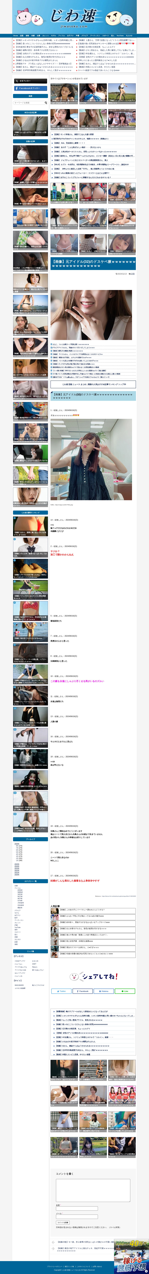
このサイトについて (83, 1266)
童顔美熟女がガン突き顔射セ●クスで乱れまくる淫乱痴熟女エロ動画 (75, 367)
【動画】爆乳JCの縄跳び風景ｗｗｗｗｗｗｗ (67, 351)
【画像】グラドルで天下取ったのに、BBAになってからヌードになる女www (30, 576)
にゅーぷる (18, 976)
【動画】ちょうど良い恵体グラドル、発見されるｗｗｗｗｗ (78, 1020)
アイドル (61, 36)
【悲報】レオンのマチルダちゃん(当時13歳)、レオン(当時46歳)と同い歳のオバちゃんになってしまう (57, 40)
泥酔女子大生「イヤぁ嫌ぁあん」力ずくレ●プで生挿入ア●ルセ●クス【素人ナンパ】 (81, 377)
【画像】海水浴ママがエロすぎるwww (28, 638)
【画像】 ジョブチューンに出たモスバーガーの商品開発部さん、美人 (80, 160)
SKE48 (20, 894)
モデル (53, 36)
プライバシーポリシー (54, 1266)
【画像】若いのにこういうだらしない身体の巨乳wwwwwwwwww (42, 44)
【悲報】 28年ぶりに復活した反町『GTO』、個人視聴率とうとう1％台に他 (83, 169)
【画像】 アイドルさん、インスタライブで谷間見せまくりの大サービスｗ (77, 354)
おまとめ (35, 961)
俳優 (33, 36)
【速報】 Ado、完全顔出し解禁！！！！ (69, 143)
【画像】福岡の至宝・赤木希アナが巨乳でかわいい (36, 50)
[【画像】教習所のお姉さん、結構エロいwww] (30, 759)
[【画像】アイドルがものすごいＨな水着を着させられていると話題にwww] (30, 717)
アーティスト (95, 36)
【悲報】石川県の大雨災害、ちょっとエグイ (96, 47)
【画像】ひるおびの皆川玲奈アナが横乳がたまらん (36, 60)
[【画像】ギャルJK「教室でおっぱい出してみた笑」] (30, 547)
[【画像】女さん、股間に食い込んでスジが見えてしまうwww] (30, 526)
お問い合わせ (97, 1266)
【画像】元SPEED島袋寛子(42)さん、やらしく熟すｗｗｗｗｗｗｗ (43, 70)
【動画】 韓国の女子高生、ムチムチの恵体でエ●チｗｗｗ (71, 357)
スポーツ (105, 36)
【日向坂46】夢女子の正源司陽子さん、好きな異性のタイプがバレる (44, 47)
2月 (17, 858)
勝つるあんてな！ (38, 970)
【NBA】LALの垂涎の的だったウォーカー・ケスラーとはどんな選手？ (81, 173)
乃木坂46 (21, 903)
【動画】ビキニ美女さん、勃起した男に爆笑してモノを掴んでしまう (107, 50)
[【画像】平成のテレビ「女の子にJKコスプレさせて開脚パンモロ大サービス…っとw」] (30, 674)
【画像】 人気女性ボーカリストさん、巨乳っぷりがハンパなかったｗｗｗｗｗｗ (85, 152)
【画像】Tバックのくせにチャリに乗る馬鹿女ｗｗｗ (30, 597)
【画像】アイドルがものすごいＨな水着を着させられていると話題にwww (30, 724)
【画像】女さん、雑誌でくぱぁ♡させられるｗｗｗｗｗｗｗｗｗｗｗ (44, 67)
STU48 (20, 900)
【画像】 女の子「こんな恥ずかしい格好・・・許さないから (77, 147)
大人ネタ (129, 36)
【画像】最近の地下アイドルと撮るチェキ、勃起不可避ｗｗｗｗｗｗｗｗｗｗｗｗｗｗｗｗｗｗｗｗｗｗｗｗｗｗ (95, 1249)
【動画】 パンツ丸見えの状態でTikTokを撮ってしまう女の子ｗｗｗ (75, 361)
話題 (21, 36)
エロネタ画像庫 (20, 988)
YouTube (120, 36)
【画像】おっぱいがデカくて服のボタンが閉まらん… (30, 133)
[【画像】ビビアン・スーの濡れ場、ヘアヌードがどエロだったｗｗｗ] (30, 653)
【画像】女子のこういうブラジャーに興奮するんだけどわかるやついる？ (82, 177)
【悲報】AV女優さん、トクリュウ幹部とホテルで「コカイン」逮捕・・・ (109, 54)
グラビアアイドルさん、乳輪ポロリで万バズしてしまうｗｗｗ (73, 347)
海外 (16, 930)
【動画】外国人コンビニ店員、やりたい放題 (96, 67)
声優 (77, 36)
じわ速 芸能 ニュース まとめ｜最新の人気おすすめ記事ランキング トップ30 (94, 384)
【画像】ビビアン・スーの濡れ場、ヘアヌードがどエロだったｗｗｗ (30, 660)
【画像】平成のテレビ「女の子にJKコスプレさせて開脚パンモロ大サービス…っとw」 (30, 681)
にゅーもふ (18, 964)
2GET (34, 964)
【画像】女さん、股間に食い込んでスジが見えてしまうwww (30, 533)
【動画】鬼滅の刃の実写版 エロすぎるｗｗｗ (30, 786)
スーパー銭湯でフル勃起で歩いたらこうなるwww (98, 70)
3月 (17, 856)
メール (59, 1213)
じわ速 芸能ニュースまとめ (71, 1270)
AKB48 (20, 890)
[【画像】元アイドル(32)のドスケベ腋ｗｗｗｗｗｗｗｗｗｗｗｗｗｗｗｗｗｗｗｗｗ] (104, 991)
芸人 (112, 36)
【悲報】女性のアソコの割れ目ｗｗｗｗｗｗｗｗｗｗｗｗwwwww (43, 54)
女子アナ (70, 36)
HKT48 (20, 898)
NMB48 (20, 892)
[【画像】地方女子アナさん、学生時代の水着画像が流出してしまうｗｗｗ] (30, 611)
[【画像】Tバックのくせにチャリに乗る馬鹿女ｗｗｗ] (30, 590)
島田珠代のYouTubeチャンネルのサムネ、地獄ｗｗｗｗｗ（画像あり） (81, 139)
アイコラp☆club (20, 970)
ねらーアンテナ (20, 973)
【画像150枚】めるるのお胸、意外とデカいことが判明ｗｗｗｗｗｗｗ (30, 830)
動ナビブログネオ (38, 985)
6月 (17, 850)
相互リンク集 (69, 1266)
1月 (17, 860)
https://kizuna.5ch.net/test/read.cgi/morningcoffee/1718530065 (119, 896)
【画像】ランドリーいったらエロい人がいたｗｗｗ (30, 703)
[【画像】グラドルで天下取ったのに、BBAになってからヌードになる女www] (30, 569)
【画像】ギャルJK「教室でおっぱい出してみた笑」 (30, 555)
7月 (17, 848)
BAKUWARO (19, 985)
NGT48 (20, 896)
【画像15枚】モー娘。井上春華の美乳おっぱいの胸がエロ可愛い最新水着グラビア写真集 (94, 1242)
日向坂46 (21, 905)
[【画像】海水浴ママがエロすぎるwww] (30, 632)
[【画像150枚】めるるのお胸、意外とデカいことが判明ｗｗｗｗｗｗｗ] (30, 822)
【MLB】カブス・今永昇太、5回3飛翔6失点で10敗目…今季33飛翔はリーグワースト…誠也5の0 (91, 164)
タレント (45, 36)
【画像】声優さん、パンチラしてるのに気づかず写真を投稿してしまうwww (30, 745)
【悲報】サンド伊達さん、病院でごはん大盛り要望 (73, 134)
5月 (17, 852)
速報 (27, 36)
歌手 (16, 918)
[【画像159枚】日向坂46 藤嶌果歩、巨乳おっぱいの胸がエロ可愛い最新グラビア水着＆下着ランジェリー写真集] (30, 801)
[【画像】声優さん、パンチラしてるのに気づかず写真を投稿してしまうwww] (30, 738)
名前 (58, 1205)
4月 (17, 854)
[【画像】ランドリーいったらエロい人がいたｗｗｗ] (30, 695)
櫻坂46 (20, 908)
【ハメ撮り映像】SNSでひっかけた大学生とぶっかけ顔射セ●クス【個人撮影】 (79, 370)
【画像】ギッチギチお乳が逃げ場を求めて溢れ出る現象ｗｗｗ (73, 364)
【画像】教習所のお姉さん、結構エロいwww (30, 765)
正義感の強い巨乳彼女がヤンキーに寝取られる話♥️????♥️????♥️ (106, 44)
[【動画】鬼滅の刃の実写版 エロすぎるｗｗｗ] (30, 780)
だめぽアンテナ (20, 961)
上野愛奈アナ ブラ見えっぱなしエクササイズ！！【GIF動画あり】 (43, 64)
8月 (17, 846)
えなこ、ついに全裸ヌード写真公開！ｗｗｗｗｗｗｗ (70, 344)
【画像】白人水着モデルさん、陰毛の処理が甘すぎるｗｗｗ (40, 57)
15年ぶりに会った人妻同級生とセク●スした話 (97, 60)
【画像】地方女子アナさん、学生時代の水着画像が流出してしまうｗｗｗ (30, 618)
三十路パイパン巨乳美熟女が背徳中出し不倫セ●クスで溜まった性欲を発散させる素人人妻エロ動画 (86, 374)
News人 (34, 967)
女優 (38, 36)
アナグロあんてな (21, 967)
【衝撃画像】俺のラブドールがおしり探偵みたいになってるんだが (81, 1011)
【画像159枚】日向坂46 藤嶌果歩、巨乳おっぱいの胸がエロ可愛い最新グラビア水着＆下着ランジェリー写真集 (30, 808)
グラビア (84, 36)
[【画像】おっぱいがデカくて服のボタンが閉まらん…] (30, 126)
